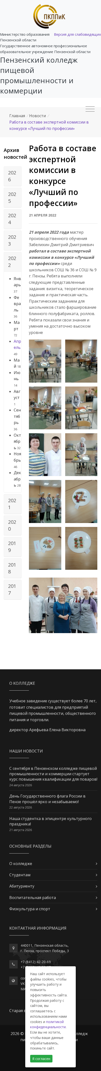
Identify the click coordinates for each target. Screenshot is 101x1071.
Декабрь (17, 479)
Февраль (17, 304)
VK (23, 983)
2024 (12, 219)
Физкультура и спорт (29, 908)
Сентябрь (17, 416)
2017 (12, 589)
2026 (12, 176)
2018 (12, 568)
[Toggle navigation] (90, 109)
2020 (12, 525)
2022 (12, 261)
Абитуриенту (21, 886)
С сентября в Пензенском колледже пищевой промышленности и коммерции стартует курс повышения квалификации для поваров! (53, 774)
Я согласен (41, 1058)
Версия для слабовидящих (77, 34)
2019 (12, 546)
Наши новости (26, 751)
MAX (24, 989)
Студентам (19, 874)
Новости (37, 115)
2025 (12, 197)
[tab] (12, 176)
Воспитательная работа (32, 897)
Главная (17, 115)
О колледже (20, 863)
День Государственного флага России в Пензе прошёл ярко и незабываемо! (47, 798)
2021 (12, 504)
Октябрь (17, 441)
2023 (12, 240)
